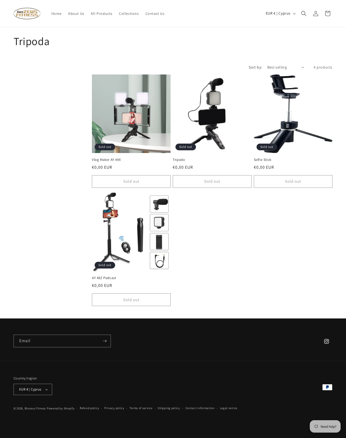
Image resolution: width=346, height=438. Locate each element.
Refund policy (89, 408)
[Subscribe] (105, 341)
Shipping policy (169, 408)
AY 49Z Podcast (104, 278)
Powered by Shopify (61, 408)
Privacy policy (114, 408)
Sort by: (255, 67)
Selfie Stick (262, 160)
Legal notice (228, 408)
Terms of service (140, 408)
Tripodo (179, 160)
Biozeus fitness (36, 408)
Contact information (200, 408)
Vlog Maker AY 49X (106, 160)
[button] (304, 13)
